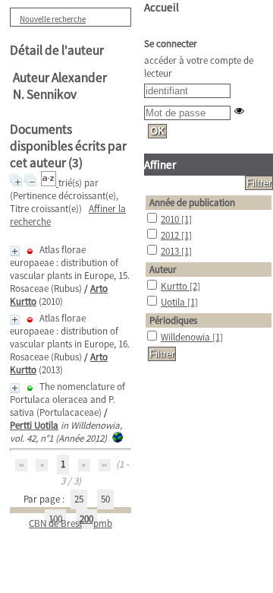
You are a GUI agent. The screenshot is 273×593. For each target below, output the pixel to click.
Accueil (161, 7)
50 (105, 499)
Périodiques (173, 320)
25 (78, 499)
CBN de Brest (55, 523)
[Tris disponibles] (49, 182)
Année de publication (192, 202)
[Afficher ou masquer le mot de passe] (239, 111)
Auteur (163, 269)
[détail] (15, 251)
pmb (102, 523)
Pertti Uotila (34, 425)
